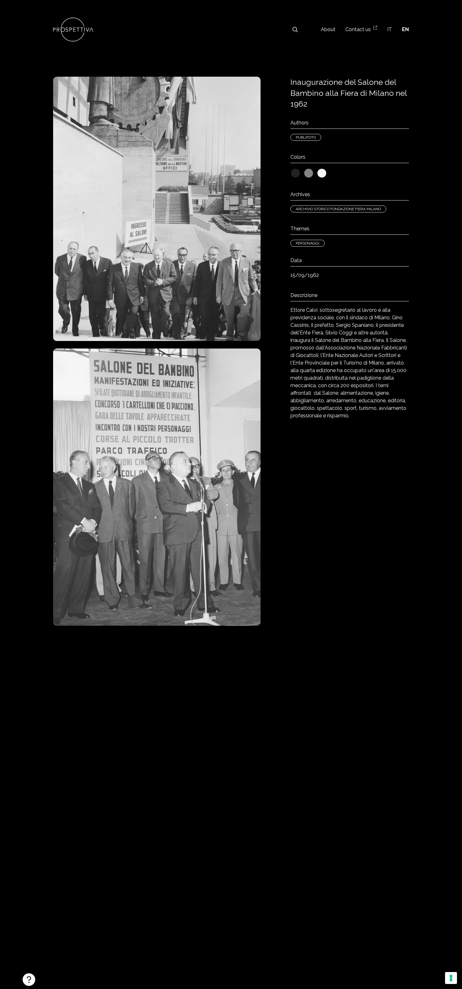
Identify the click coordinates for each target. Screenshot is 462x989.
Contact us (358, 29)
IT (389, 29)
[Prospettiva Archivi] (73, 29)
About (328, 29)
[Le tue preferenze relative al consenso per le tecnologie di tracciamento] (451, 978)
